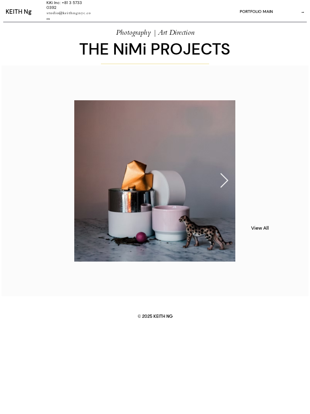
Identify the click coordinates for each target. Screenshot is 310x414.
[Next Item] (224, 181)
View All (260, 228)
